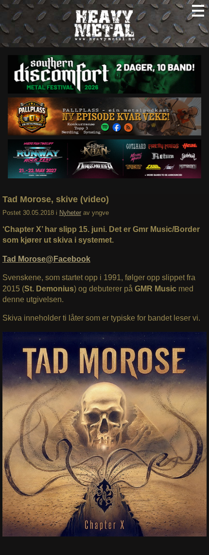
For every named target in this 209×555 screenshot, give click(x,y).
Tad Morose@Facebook (46, 259)
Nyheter (70, 212)
